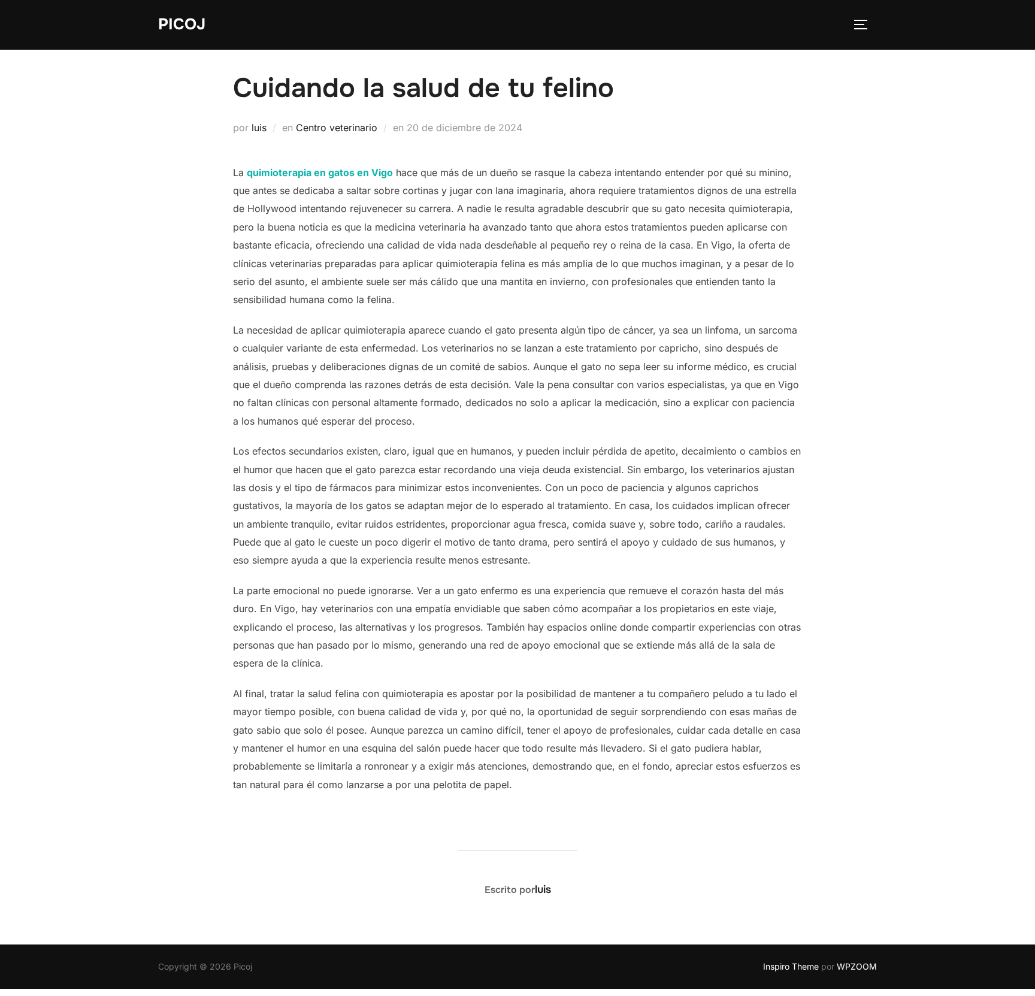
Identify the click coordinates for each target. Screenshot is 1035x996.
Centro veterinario (336, 128)
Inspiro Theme (791, 966)
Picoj (181, 24)
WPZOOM (857, 966)
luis (259, 128)
